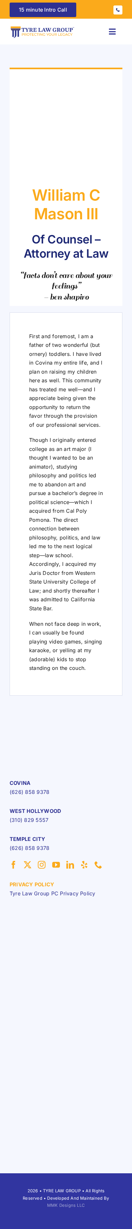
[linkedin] (70, 865)
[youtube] (56, 865)
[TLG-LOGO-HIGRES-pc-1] (43, 27)
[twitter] (27, 865)
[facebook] (13, 865)
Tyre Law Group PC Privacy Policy (52, 893)
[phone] (117, 9)
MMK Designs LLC (66, 1205)
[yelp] (84, 865)
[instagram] (41, 865)
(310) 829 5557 (29, 820)
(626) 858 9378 (29, 792)
